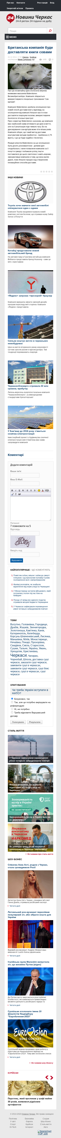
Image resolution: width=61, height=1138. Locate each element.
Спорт (13, 1124)
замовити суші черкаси (23, 668)
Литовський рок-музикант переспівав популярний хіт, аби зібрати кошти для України (29, 915)
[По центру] (31, 490)
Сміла (25, 645)
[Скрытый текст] (47, 490)
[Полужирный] (12, 490)
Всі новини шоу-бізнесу (42, 1063)
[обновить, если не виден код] (22, 547)
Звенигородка (38, 627)
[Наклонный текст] (16, 490)
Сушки (14, 648)
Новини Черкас (28, 1114)
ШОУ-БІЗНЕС (15, 859)
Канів (41, 630)
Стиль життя (45, 1124)
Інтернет (29, 1127)
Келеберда (33, 633)
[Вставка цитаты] (12, 494)
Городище (41, 624)
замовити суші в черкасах (25, 665)
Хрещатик (16, 651)
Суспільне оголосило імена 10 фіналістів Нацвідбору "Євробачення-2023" (24, 1014)
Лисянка (45, 636)
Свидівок (15, 645)
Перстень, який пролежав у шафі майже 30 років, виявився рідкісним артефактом (30, 1101)
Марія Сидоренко (24, 59)
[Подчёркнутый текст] (19, 490)
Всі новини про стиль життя (40, 854)
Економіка (29, 1119)
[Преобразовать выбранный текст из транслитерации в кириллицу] (16, 494)
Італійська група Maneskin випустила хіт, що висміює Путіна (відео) (28, 963)
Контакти (21, 3)
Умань (42, 648)
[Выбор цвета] (42, 490)
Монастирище (39, 639)
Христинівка (30, 651)
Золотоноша (17, 630)
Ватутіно (15, 624)
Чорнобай (16, 659)
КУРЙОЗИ (13, 1073)
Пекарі (26, 642)
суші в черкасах (30, 671)
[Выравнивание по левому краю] (27, 490)
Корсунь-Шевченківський (24, 636)
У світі (13, 1121)
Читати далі (15, 906)
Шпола (27, 659)
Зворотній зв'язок (15, 8)
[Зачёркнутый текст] (23, 490)
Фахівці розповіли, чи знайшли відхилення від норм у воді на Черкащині (31, 585)
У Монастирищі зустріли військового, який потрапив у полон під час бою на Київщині (32, 593)
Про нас (10, 3)
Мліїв (26, 639)
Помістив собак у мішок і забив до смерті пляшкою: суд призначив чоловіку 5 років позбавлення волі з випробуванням (31, 577)
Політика (13, 1119)
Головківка (28, 624)
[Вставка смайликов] (39, 490)
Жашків (24, 627)
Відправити (17, 560)
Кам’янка (31, 630)
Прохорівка (37, 642)
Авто (46, 1127)
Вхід (52, 3)
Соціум (46, 1119)
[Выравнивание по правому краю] (34, 490)
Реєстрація (42, 3)
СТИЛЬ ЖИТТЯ (16, 731)
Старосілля (37, 645)
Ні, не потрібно (22, 709)
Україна (33, 648)
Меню (12, 37)
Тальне (23, 648)
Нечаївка (15, 642)
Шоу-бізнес (46, 1121)
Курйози (33, 57)
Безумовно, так (22, 699)
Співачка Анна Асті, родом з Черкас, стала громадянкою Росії (28, 866)
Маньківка (16, 639)
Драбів (14, 627)
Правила (29, 8)
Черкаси (18, 655)
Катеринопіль (18, 633)
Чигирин (33, 656)
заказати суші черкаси (33, 662)
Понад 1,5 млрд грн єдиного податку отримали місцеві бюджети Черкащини (30, 601)
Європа (25, 57)
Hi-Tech (13, 1127)
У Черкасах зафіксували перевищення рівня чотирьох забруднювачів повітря (30, 607)
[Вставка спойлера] (19, 494)
